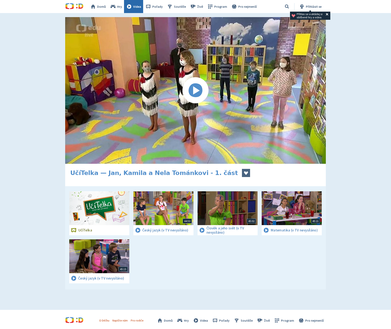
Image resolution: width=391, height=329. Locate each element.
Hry (119, 6)
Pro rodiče (137, 320)
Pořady (157, 6)
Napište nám (119, 320)
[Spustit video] (195, 90)
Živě (200, 6)
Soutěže (180, 6)
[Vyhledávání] (287, 6)
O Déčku (104, 320)
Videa (137, 6)
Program (220, 6)
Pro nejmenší (247, 6)
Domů (101, 6)
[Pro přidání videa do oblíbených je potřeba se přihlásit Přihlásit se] (246, 173)
